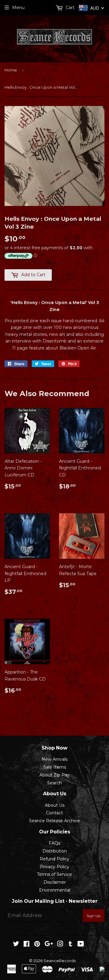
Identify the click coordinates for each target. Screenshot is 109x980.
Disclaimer (55, 882)
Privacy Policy (54, 866)
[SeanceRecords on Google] (49, 944)
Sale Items (54, 767)
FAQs (54, 843)
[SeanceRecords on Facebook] (26, 944)
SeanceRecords (60, 960)
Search (54, 783)
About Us (54, 805)
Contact (54, 813)
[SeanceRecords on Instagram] (60, 944)
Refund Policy (54, 859)
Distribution (54, 851)
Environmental (54, 890)
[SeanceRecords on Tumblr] (70, 944)
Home (11, 70)
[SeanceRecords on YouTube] (81, 944)
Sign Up (94, 915)
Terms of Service (54, 874)
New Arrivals (54, 759)
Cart (69, 7)
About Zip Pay (54, 775)
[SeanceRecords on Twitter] (16, 944)
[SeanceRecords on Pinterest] (37, 944)
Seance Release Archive (54, 820)
